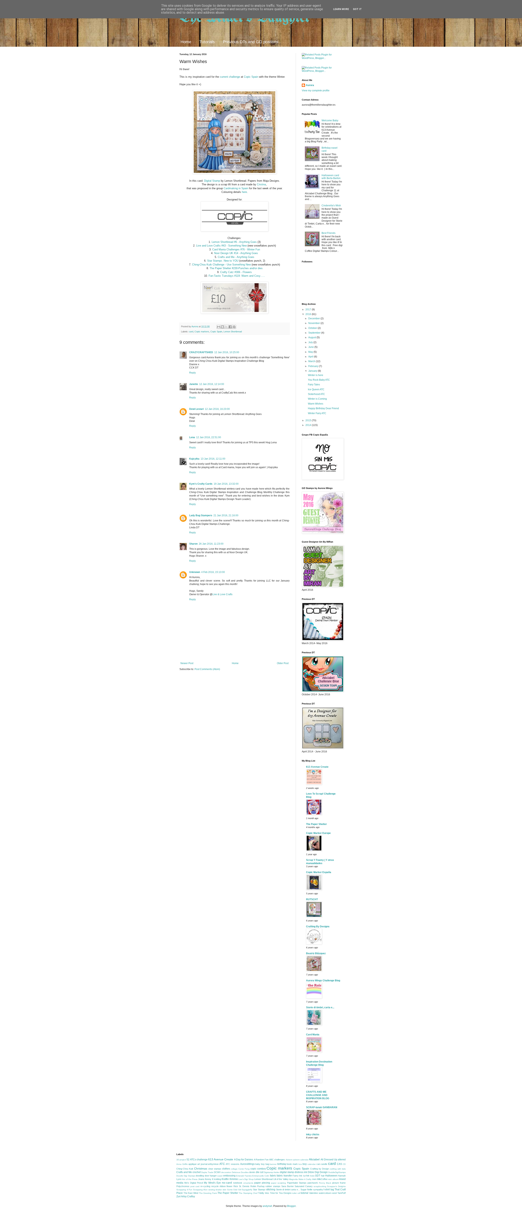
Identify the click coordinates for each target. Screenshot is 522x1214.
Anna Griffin (182, 1164)
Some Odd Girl (234, 1190)
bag (267, 1164)
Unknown (194, 572)
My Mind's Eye (212, 1182)
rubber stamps (272, 1186)
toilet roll (296, 1193)
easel (219, 1176)
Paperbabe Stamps (296, 1183)
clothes (226, 1168)
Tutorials (207, 42)
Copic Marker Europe (318, 833)
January (313, 370)
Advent (289, 1160)
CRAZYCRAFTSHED (201, 352)
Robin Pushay (257, 1186)
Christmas (200, 1168)
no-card (227, 1182)
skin (224, 1190)
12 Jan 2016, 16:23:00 (217, 409)
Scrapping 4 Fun (184, 1190)
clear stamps (214, 1169)
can (318, 1164)
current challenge (230, 76)
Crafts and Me (184, 1172)
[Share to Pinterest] (234, 327)
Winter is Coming (317, 398)
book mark (292, 1164)
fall (304, 1176)
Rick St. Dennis (241, 1186)
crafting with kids (338, 1169)
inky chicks (312, 1134)
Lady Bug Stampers (200, 515)
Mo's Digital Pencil (193, 1183)
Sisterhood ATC (316, 394)
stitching (270, 1189)
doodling (200, 1175)
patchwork (312, 1183)
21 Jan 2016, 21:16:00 (225, 515)
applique (192, 1164)
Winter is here (315, 375)
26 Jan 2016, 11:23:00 (211, 543)
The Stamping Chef (248, 1193)
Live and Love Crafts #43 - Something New (221, 245)
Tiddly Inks (263, 1193)
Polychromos (182, 1186)
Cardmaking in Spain (236, 188)
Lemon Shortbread (232, 331)
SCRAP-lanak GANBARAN (321, 1107)
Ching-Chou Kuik (184, 1169)
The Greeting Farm (208, 1193)
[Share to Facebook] (230, 327)
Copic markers (202, 331)
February (313, 366)
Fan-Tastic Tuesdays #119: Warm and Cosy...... (237, 275)
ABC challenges (277, 1159)
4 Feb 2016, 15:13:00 (213, 572)
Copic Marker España (318, 872)
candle (324, 1164)
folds (312, 1176)
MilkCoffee (322, 1179)
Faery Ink (297, 1175)
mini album (333, 1179)
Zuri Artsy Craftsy (185, 1196)
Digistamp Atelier (271, 1172)
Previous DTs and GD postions (250, 42)
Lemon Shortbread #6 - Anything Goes (234, 241)
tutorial (304, 1193)
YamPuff (341, 1193)
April (311, 356)
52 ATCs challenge (197, 1159)
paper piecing (262, 1182)
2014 (308, 425)
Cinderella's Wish (331, 205)
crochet (196, 1172)
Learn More (341, 9)
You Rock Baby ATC (319, 379)
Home (185, 42)
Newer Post (186, 663)
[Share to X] (226, 327)
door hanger (211, 1175)
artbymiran (213, 1164)
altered (342, 1159)
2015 (308, 420)
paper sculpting (278, 1183)
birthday (281, 1164)
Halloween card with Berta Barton (331, 177)
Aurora (310, 85)
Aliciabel (314, 1159)
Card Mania (312, 1034)
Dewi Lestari (196, 409)
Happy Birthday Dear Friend (323, 408)
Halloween (331, 1175)
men (314, 1179)
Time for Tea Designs (281, 1193)
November (314, 323)
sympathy (318, 1189)
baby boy (260, 1164)
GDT (317, 1175)
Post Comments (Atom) (207, 669)
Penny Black (325, 1183)
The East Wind (191, 1193)
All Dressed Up (329, 1159)
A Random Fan (261, 1159)
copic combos (258, 1168)
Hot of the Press (189, 1179)
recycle (215, 1186)
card (191, 331)
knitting (217, 1179)
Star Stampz (259, 1189)
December (314, 318)
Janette (193, 384)
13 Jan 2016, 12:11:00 (213, 458)
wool (334, 1193)
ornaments (248, 1183)
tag (332, 1189)
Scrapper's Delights (336, 1186)
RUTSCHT (312, 899)
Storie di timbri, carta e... (320, 1007)
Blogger (291, 1206)
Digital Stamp (212, 180)
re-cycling (205, 1186)
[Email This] (219, 327)
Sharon (193, 543)
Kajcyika (194, 458)
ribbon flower (226, 1186)
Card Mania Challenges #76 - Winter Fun (236, 249)
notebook (237, 1183)
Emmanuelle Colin (260, 1176)
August (312, 337)
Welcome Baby (330, 120)
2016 (308, 314)
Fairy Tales (314, 384)
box (300, 1164)
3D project (181, 1160)
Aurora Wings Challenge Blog (323, 980)
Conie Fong (244, 1169)
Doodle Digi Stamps (185, 1176)
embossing (229, 1175)
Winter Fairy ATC (317, 413)
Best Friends (328, 233)
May (311, 351)
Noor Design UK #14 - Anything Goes (236, 253)
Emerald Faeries (243, 1176)
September (314, 332)
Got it (357, 9)
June (311, 347)
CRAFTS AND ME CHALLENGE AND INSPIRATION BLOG (317, 1095)
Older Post (283, 663)
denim (252, 1172)
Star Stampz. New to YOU (222, 260)
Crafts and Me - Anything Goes (236, 257)
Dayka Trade (207, 1172)
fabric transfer (284, 1175)
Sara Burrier (287, 1186)
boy (305, 1164)
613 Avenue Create (317, 766)
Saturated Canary (304, 1186)
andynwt (267, 1206)
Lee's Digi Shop (246, 1179)
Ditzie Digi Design (318, 1172)
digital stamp (287, 1172)
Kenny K (209, 1179)
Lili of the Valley (281, 1179)
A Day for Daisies (243, 1159)
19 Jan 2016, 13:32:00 (226, 483)
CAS (339, 1164)
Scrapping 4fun (200, 1190)
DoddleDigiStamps (337, 1172)
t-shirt (327, 1189)
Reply (192, 372)
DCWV (217, 1172)
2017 (308, 309)
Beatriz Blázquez (316, 953)
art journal (202, 1164)
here (244, 191)
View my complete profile (316, 90)
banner (273, 1164)
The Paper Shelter (316, 824)
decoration (226, 1172)
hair (323, 1175)
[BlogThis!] (222, 327)
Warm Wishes (315, 403)
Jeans (201, 1179)
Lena (192, 437)
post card (195, 1186)
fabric (273, 1175)
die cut (259, 1172)
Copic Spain (251, 76)
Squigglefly (247, 1190)
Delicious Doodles (240, 1172)
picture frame (339, 1183)
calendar (311, 1164)
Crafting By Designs (318, 926)
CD (344, 1164)
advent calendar (300, 1160)
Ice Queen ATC (316, 389)
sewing (211, 1190)
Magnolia (293, 1179)
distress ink (301, 1172)
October (313, 328)
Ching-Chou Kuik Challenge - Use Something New (221, 264)
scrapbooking (320, 1186)
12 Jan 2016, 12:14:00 (211, 384)
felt (307, 1175)
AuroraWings (247, 1164)
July (310, 342)
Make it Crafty (305, 1179)
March (312, 361)
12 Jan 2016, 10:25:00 (226, 352)
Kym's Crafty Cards (200, 483)
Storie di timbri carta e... (288, 1189)
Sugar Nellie (307, 1189)
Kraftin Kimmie (230, 1179)
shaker (219, 1190)
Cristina (261, 184)
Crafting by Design (319, 1169)
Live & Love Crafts (222, 594)
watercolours (325, 1193)
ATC (222, 1163)
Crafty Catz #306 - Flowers (236, 272)
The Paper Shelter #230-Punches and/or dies (236, 268)
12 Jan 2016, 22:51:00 (208, 437)
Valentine (313, 1193)
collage (234, 1169)
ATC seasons (232, 1164)
